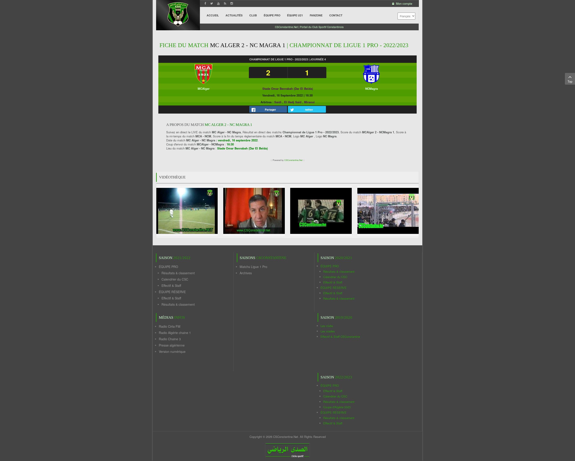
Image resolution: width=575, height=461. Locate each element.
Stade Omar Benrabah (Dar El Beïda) (287, 88)
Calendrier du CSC (174, 279)
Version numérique (172, 351)
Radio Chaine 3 (170, 339)
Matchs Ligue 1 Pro (253, 266)
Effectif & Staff (171, 285)
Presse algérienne (172, 345)
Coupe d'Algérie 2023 (337, 407)
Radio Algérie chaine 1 (175, 332)
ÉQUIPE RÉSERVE (172, 292)
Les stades (328, 331)
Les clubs (327, 326)
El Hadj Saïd (292, 102)
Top (570, 81)
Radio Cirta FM (169, 326)
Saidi (277, 102)
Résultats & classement (178, 273)
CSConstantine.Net (293, 160)
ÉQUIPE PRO (168, 266)
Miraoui (309, 102)
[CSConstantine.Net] (178, 13)
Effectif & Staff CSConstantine (340, 336)
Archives (246, 273)
